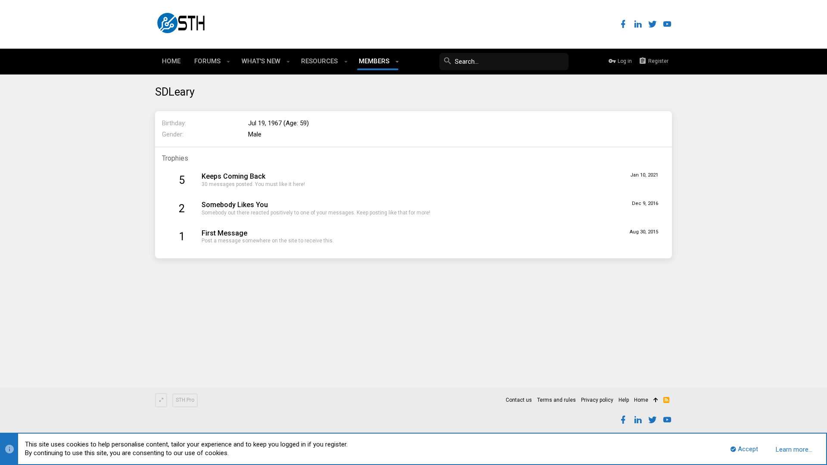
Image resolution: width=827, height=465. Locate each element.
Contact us (519, 400)
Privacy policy (597, 400)
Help (624, 400)
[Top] (656, 400)
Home (641, 400)
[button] (228, 61)
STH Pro (185, 400)
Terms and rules (556, 400)
